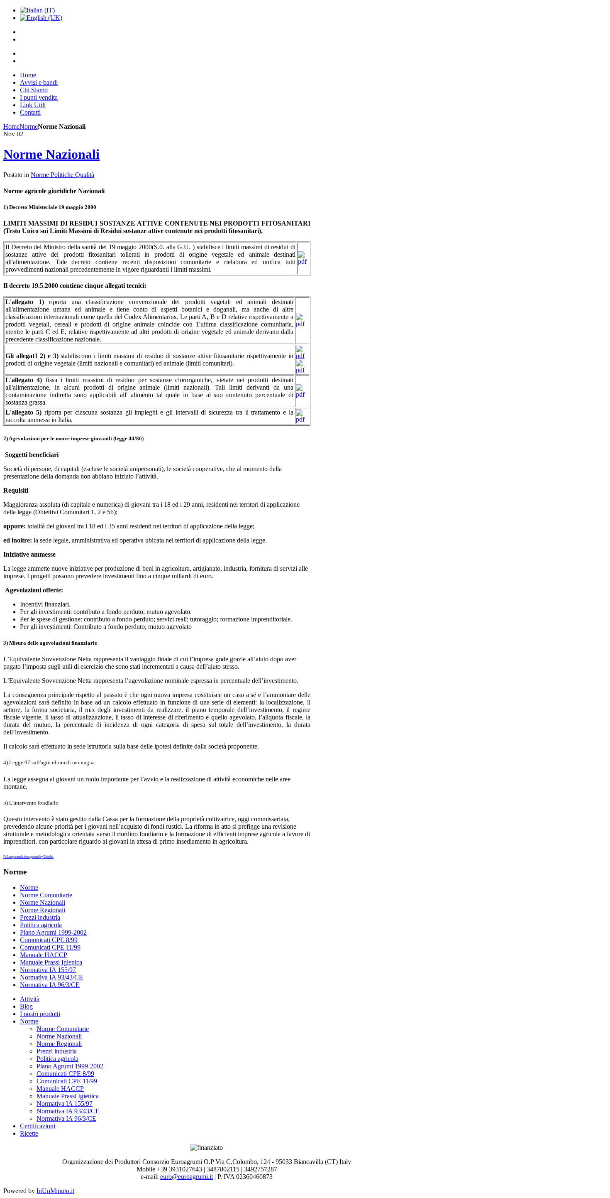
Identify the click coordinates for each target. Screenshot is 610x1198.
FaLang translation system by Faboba (28, 857)
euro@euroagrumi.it (186, 1176)
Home (11, 126)
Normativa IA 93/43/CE (51, 977)
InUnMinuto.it (55, 1190)
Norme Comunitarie (46, 894)
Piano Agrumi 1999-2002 (53, 932)
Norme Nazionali (51, 154)
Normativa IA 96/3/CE (50, 984)
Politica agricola (41, 924)
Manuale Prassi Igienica (51, 962)
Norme (29, 126)
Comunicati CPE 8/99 (49, 939)
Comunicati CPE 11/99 (50, 947)
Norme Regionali (42, 909)
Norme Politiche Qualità (62, 174)
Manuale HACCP (43, 954)
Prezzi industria (40, 917)
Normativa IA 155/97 (48, 969)
